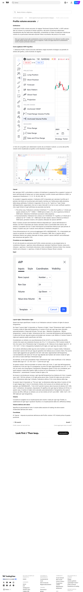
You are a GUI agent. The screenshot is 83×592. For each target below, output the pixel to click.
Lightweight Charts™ (73, 582)
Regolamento (59, 586)
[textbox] (43, 12)
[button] (18, 18)
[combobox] (42, 12)
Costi (41, 581)
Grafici (24, 579)
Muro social (59, 579)
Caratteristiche (44, 579)
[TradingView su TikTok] (10, 585)
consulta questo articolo (21, 40)
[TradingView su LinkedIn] (4, 585)
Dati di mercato (44, 582)
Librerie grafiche (72, 581)
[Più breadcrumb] (26, 18)
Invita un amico (60, 581)
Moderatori (59, 588)
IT (67, 2)
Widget (69, 579)
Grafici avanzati (72, 584)
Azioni (24, 584)
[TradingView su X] (4, 582)
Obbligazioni (26, 587)
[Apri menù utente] (71, 2)
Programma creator (59, 583)
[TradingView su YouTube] (10, 582)
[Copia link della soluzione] (38, 21)
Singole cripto (26, 589)
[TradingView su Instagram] (13, 582)
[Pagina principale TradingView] (7, 2)
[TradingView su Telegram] (7, 585)
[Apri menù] (3, 2)
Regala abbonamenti (45, 584)
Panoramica (43, 589)
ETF (24, 586)
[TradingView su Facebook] (7, 582)
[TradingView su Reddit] (13, 585)
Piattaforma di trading (73, 586)
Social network (60, 577)
